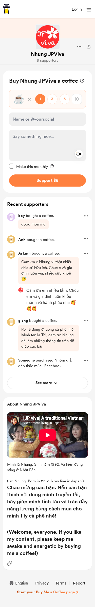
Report (79, 583)
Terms (60, 583)
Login (77, 9)
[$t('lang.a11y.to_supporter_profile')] (20, 290)
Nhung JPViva (47, 54)
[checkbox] (28, 166)
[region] (47, 132)
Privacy (42, 583)
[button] (89, 10)
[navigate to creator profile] (47, 37)
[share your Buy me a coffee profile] (88, 46)
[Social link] (9, 563)
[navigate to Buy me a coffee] (6, 9)
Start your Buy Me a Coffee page (46, 592)
